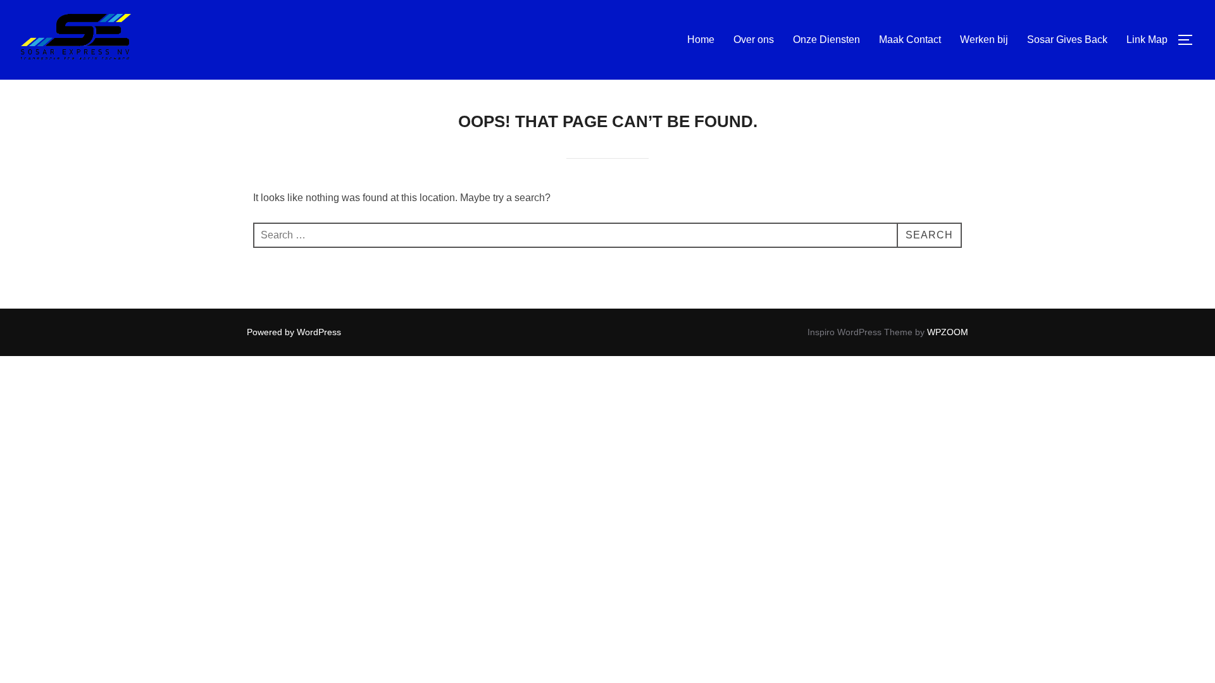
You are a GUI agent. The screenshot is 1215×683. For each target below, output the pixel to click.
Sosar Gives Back (1067, 39)
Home (700, 39)
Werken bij (984, 39)
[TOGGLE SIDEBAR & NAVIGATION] (1189, 40)
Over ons (753, 39)
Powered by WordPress (294, 332)
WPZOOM (947, 332)
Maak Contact (910, 39)
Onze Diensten (826, 39)
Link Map (1147, 39)
